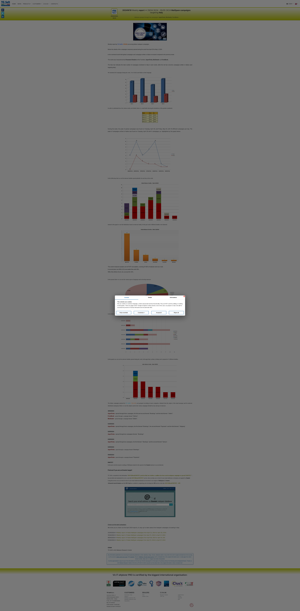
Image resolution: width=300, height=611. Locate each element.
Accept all (158, 312)
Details (150, 297)
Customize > (141, 312)
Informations (173, 297)
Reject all (176, 312)
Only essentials (124, 312)
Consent (126, 297)
